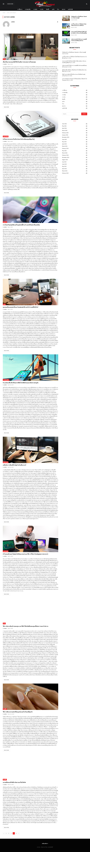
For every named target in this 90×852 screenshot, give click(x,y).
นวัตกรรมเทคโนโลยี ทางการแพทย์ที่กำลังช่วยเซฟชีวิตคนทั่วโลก (79, 39)
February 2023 (65, 173)
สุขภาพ (63, 9)
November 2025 (65, 137)
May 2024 (64, 150)
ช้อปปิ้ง (47, 9)
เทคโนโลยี (70, 9)
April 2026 (64, 128)
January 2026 (65, 135)
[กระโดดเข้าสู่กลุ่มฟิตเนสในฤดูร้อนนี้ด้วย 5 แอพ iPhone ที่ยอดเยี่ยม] (30, 209)
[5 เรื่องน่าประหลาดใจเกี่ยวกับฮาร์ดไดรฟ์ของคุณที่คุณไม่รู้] (30, 124)
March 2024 (64, 153)
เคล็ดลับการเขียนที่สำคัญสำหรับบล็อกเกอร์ (14, 465)
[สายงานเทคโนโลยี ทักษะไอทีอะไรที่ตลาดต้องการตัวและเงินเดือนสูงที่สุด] (66, 33)
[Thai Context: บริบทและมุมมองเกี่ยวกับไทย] (45, 4)
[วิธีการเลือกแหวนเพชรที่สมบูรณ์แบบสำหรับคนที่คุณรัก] (30, 697)
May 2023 (64, 166)
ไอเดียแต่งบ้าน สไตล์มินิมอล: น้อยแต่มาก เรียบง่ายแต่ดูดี (79, 17)
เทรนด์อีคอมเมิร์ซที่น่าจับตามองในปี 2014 (14, 782)
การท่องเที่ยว (28, 9)
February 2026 (65, 132)
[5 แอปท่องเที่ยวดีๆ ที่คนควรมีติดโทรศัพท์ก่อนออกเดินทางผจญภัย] (30, 367)
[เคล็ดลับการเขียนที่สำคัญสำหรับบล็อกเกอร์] (30, 450)
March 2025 (64, 146)
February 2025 (65, 148)
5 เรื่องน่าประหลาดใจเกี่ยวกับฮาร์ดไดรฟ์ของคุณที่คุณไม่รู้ (18, 139)
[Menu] (3, 4)
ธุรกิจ (53, 9)
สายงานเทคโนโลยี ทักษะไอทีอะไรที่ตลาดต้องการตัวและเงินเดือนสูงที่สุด (79, 32)
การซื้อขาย (19, 9)
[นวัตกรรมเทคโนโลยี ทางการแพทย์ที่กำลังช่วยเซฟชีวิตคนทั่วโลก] (66, 41)
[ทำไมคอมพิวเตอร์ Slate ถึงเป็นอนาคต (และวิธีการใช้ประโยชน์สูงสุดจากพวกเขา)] (30, 539)
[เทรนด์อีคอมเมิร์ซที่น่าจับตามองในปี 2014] (30, 767)
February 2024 (65, 155)
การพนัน (35, 9)
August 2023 (65, 159)
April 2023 (64, 168)
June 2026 (64, 123)
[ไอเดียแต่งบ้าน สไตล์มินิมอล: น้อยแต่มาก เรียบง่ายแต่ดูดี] (66, 18)
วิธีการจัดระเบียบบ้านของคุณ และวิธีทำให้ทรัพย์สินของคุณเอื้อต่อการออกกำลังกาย (25, 626)
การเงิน (41, 9)
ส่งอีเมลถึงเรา (45, 843)
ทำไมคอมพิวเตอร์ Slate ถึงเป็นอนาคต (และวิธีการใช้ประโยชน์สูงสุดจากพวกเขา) (25, 554)
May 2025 (64, 141)
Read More (6, 107)
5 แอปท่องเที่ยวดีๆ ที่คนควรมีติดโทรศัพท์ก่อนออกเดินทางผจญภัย (20, 383)
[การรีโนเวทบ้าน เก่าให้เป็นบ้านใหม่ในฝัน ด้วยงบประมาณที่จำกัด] (66, 26)
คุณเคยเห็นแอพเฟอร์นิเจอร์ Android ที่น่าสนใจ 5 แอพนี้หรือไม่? (20, 307)
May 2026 (64, 126)
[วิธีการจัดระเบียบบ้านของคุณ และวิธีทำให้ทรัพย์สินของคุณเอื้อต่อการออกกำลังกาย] (30, 611)
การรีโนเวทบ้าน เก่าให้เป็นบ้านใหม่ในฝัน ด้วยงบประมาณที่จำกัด (78, 24)
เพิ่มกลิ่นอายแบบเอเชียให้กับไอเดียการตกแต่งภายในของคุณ (19, 62)
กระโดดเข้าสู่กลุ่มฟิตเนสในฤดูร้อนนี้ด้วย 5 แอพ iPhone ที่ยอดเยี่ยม (21, 225)
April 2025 (64, 144)
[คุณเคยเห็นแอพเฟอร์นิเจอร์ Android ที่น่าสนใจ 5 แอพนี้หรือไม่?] (30, 292)
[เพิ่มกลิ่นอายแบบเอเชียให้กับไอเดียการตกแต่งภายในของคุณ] (30, 47)
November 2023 (65, 157)
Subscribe (10, 3)
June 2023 (64, 164)
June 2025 (64, 139)
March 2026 (64, 130)
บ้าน (58, 9)
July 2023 (64, 162)
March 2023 (64, 171)
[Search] (86, 4)
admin (13, 22)
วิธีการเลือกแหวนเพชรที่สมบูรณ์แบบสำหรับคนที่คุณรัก (18, 712)
